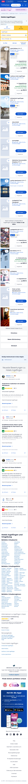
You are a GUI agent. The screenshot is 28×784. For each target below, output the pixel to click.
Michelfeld (4, 549)
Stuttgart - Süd (17, 574)
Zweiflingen (17, 558)
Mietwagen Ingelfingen (7, 638)
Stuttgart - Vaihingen (6, 568)
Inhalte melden (14, 743)
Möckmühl (4, 562)
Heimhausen (17, 560)
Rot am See (4, 550)
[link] (22, 5)
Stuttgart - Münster (19, 577)
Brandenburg (17, 597)
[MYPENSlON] (5, 278)
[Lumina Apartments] (5, 188)
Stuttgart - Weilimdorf (7, 591)
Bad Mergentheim (6, 563)
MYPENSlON (13, 271)
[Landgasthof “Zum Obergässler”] (5, 208)
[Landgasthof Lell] (5, 238)
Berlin (15, 602)
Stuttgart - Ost (17, 580)
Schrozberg (17, 542)
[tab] (7, 28)
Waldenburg (4, 545)
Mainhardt (4, 559)
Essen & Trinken (5, 630)
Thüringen (16, 599)
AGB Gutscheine (14, 767)
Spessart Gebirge (6, 572)
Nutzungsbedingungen (14, 752)
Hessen (3, 608)
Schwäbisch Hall (18, 549)
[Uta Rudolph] (5, 147)
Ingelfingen (4, 556)
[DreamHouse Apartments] (5, 316)
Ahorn (15, 545)
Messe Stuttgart (5, 574)
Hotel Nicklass (14, 48)
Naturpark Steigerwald (7, 585)
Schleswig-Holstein (6, 597)
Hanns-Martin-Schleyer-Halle (20, 586)
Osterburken (17, 555)
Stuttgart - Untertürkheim (17, 589)
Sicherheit (14, 773)
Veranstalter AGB (14, 749)
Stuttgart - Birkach (18, 581)
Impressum (14, 776)
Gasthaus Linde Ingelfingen (17, 76)
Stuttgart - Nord (5, 581)
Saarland (16, 603)
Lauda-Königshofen (19, 552)
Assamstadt (4, 546)
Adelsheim (16, 546)
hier (6, 24)
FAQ (14, 741)
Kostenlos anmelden (20, 9)
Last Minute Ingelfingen (7, 635)
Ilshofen (3, 542)
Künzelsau (14, 333)
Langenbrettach (18, 550)
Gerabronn (4, 543)
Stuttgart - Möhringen (19, 572)
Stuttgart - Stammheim (19, 575)
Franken (16, 571)
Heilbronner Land (6, 570)
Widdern (16, 543)
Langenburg (17, 562)
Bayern (3, 596)
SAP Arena (16, 583)
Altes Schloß (15, 122)
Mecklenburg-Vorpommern (5, 601)
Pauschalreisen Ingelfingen (8, 636)
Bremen (16, 606)
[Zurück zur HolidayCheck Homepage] (5, 5)
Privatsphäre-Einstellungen (14, 758)
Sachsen (16, 596)
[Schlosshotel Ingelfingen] (5, 107)
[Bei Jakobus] (5, 258)
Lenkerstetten (5, 552)
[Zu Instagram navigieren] (10, 734)
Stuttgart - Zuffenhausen (7, 588)
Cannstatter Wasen (6, 575)
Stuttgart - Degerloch (7, 578)
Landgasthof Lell (14, 229)
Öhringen (4, 558)
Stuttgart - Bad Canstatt (7, 587)
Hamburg (16, 605)
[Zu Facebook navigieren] (7, 734)
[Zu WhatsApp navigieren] (21, 734)
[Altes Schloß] (5, 128)
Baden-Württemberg (14, 339)
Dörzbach (14, 345)
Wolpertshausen (5, 553)
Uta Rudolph (15, 140)
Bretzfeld (4, 560)
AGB (14, 764)
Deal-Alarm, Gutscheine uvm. (14, 746)
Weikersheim (17, 547)
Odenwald (4, 577)
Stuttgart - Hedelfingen (7, 583)
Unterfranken (5, 584)
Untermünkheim (5, 555)
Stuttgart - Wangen (18, 568)
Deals (3, 1)
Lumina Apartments (15, 180)
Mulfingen (16, 563)
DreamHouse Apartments (17, 309)
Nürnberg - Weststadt (19, 584)
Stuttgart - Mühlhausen (7, 580)
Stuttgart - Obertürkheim (20, 570)
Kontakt (19, 1)
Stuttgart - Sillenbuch (7, 590)
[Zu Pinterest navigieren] (17, 734)
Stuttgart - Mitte (18, 578)
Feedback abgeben (14, 674)
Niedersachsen (5, 599)
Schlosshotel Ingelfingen (17, 98)
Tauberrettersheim (18, 559)
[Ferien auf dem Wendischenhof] (5, 296)
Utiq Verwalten (14, 761)
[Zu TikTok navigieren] (14, 734)
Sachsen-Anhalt (18, 600)
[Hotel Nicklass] (5, 60)
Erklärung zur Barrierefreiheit (14, 770)
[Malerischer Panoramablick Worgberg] (5, 167)
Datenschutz (14, 755)
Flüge (3, 639)
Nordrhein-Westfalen (7, 605)
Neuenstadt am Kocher (19, 553)
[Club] (9, 10)
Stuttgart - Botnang (6, 571)
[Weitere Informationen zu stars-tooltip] (21, 48)
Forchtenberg (5, 547)
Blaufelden (17, 556)
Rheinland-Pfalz (5, 606)
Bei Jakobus (13, 250)
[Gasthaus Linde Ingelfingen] (5, 84)
